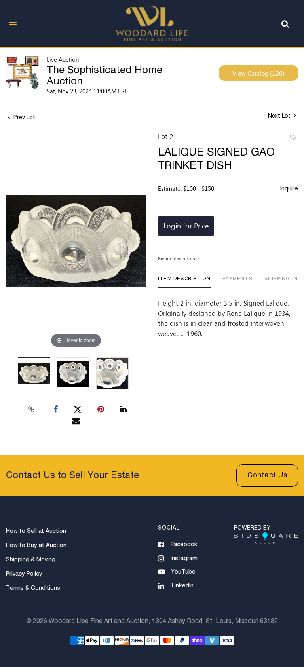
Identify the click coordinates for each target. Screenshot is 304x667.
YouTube (183, 572)
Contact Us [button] (267, 475)
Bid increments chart (179, 258)
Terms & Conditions (33, 588)
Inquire (289, 189)
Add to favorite (293, 138)
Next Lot (280, 116)
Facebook (184, 544)
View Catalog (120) (258, 73)
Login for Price (186, 225)
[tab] (184, 282)
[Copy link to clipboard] (31, 409)
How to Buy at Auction (36, 545)
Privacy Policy (24, 574)
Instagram (184, 558)
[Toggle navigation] (12, 24)
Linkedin (183, 586)
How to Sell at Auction (36, 531)
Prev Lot (23, 117)
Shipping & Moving (30, 559)
